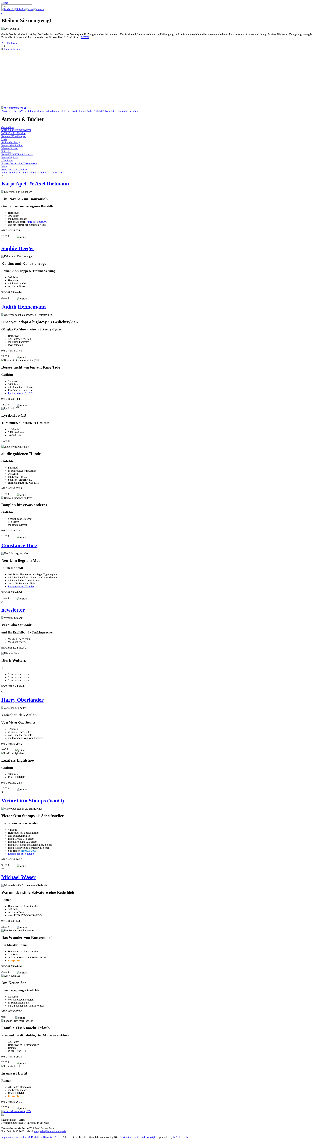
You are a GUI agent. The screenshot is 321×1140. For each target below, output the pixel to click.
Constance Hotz (19, 545)
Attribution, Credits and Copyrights (138, 1137)
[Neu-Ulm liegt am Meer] (15, 553)
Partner (48, 111)
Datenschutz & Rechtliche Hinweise (34, 1137)
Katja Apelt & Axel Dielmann (35, 184)
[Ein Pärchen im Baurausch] (16, 191)
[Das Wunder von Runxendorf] (18, 930)
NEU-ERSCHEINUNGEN (16, 130)
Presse (41, 111)
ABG (58, 1137)
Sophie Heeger (17, 248)
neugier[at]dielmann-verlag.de (50, 1131)
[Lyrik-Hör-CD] (10, 408)
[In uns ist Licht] (10, 1066)
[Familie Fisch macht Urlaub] (17, 1020)
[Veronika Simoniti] (12, 617)
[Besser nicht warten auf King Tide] (20, 360)
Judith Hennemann (23, 307)
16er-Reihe (7, 160)
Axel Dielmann (9, 43)
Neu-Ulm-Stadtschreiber (14, 169)
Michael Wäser (18, 877)
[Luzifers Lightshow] (13, 753)
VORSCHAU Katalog (13, 133)
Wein (4, 166)
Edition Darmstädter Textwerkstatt (19, 163)
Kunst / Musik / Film (12, 145)
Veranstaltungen (29, 111)
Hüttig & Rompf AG (36, 221)
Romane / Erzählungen (13, 136)
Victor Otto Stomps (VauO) (32, 801)
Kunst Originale (9, 157)
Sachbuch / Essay (10, 142)
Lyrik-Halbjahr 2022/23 (20, 393)
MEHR (85, 37)
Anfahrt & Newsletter (105, 111)
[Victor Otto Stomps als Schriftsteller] (21, 808)
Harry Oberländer (22, 700)
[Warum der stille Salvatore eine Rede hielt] (24, 885)
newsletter (13, 610)
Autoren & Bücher (11, 111)
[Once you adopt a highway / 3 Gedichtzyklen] (26, 314)
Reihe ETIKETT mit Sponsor (17, 154)
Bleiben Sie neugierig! (128, 111)
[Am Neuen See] (10, 975)
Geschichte (58, 111)
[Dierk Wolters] (10, 653)
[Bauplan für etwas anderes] (16, 498)
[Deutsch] (1, 12)
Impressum (7, 1137)
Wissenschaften (9, 148)
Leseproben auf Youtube (21, 586)
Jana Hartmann (12, 49)
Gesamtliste (7, 127)
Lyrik (4, 139)
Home (4, 2)
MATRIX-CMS (181, 1137)
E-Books (6, 151)
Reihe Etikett (71, 111)
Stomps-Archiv (86, 111)
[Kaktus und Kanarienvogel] (16, 256)
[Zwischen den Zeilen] (13, 707)
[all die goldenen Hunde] (15, 446)
